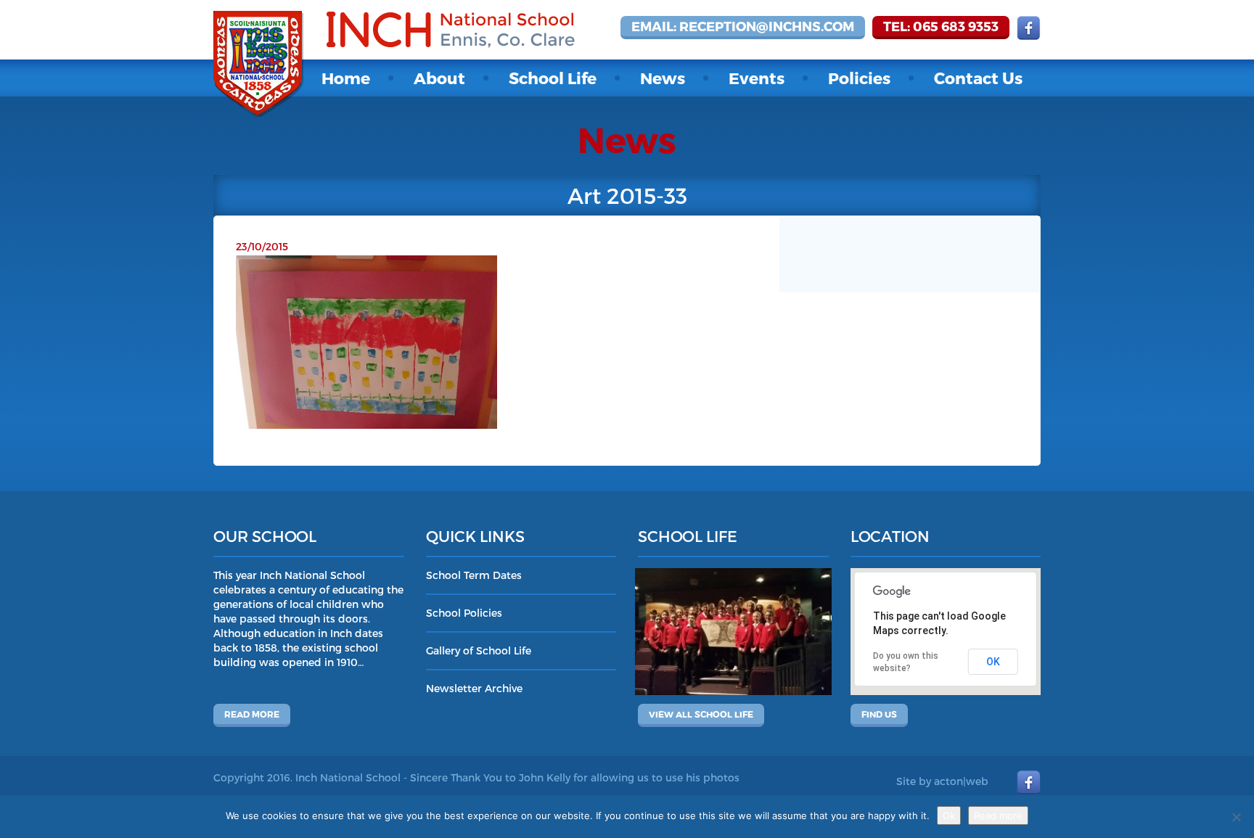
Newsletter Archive (474, 688)
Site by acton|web (942, 781)
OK (993, 661)
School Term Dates (474, 575)
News (662, 77)
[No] (1236, 817)
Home (345, 77)
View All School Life (701, 714)
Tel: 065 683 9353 (941, 25)
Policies (859, 77)
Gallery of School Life (478, 650)
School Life (553, 77)
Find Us (879, 714)
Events (756, 77)
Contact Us (978, 77)
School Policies (464, 613)
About (439, 77)
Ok (949, 815)
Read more (251, 714)
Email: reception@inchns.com (742, 25)
